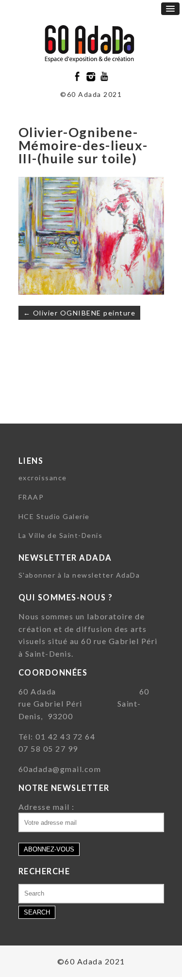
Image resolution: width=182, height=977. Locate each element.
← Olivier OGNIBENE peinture (79, 313)
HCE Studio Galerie (54, 516)
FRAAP (31, 497)
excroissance (42, 477)
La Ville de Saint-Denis (60, 535)
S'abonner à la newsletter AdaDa (79, 575)
